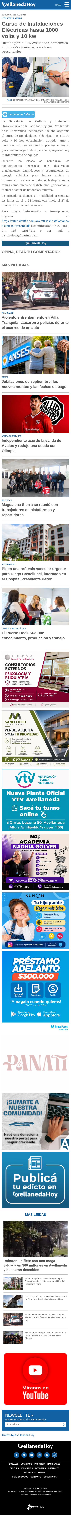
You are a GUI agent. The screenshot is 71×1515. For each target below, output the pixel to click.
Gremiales (53, 1468)
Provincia (39, 1464)
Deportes (40, 1468)
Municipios (26, 1464)
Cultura (14, 1468)
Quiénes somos (20, 1477)
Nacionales (53, 1464)
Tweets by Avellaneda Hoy (18, 1435)
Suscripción (50, 1477)
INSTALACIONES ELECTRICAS (56, 102)
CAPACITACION (47, 100)
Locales (13, 1464)
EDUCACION (18, 100)
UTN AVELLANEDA (32, 100)
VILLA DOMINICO (62, 100)
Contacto (36, 1477)
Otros (41, 1472)
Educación (27, 1468)
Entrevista (30, 1472)
